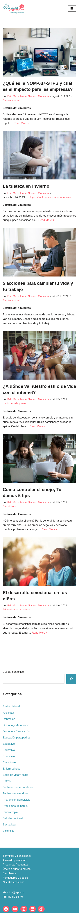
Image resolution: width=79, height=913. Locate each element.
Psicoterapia (10, 812)
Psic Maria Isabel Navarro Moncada (28, 96)
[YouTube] (15, 909)
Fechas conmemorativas (56, 197)
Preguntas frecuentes (15, 864)
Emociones (9, 506)
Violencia (8, 830)
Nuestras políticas (13, 882)
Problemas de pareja (15, 805)
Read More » (21, 123)
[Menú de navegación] (72, 8)
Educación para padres (16, 609)
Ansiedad (8, 712)
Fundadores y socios (15, 877)
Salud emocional (13, 818)
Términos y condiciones (17, 855)
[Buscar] (71, 679)
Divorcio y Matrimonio (16, 725)
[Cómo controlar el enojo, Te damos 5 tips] (39, 458)
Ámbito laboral (11, 100)
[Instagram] (23, 909)
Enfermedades (11, 768)
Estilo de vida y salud (15, 403)
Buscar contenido (13, 671)
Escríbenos (10, 873)
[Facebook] (6, 909)
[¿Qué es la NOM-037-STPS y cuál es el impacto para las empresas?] (39, 52)
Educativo (9, 743)
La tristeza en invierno (26, 186)
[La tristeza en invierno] (39, 155)
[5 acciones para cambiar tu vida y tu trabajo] (39, 252)
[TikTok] (41, 909)
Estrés (7, 781)
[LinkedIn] (32, 909)
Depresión (35, 197)
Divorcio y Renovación (16, 731)
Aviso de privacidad (14, 860)
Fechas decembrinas (15, 793)
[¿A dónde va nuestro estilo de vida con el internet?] (39, 355)
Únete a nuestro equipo (16, 868)
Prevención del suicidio (16, 799)
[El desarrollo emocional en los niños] (39, 561)
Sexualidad (9, 824)
